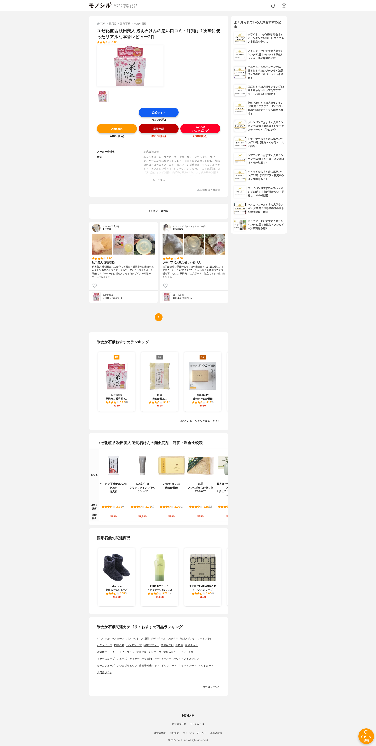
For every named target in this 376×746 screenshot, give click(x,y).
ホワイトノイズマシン (186, 658)
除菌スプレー (151, 645)
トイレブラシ (127, 652)
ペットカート (206, 665)
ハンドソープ (134, 645)
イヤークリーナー (191, 652)
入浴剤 (145, 638)
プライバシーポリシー (194, 733)
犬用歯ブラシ (104, 672)
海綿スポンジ (187, 638)
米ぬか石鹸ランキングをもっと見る (200, 421)
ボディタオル (158, 638)
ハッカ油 (147, 658)
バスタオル (103, 638)
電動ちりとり (171, 652)
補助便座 (141, 652)
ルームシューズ (106, 665)
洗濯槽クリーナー (107, 652)
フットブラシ (204, 638)
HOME (188, 715)
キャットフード (187, 665)
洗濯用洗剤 (167, 645)
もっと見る (158, 180)
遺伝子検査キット (149, 665)
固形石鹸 (119, 645)
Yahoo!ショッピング (200, 128)
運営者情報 (160, 733)
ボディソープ (104, 645)
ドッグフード (169, 665)
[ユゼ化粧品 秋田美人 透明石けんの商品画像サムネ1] (103, 96)
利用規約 (174, 733)
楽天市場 (158, 128)
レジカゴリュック (127, 665)
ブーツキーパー (163, 658)
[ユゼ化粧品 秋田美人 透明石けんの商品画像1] (130, 66)
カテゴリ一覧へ (211, 686)
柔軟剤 (179, 645)
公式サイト (158, 112)
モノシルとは (197, 723)
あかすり (173, 638)
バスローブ (118, 638)
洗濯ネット (191, 645)
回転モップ (155, 652)
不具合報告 (216, 733)
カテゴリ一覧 (179, 723)
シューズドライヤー (128, 658)
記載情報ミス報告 (210, 190)
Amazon (117, 128)
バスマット (132, 638)
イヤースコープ (106, 658)
